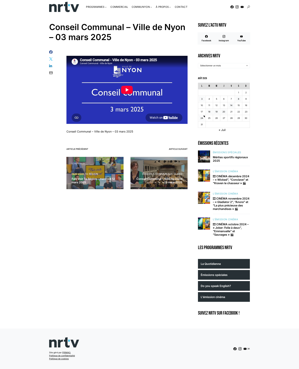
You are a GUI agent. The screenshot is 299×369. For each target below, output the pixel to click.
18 (209, 111)
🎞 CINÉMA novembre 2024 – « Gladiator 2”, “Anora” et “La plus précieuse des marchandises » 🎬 (231, 204)
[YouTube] (242, 6)
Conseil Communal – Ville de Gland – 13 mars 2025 (159, 180)
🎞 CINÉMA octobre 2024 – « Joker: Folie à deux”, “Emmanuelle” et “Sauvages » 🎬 (231, 229)
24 (202, 118)
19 (216, 111)
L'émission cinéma (225, 171)
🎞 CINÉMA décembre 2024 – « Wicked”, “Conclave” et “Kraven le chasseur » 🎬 (231, 179)
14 (231, 105)
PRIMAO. (66, 352)
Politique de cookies (59, 358)
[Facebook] (232, 6)
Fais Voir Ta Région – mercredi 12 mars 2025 (93, 180)
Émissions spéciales (227, 152)
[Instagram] (237, 6)
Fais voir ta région (85, 173)
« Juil (222, 130)
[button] (248, 7)
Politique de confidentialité (62, 355)
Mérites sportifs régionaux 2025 (230, 158)
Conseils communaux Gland (162, 173)
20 (224, 111)
